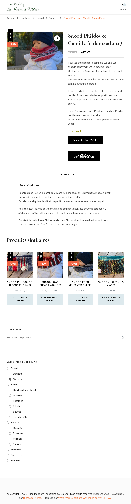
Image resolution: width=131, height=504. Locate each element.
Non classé (17, 455)
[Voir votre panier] (123, 6)
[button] (57, 38)
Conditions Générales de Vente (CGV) (91, 498)
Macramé (16, 449)
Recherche (122, 337)
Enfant (14, 368)
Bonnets (18, 374)
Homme (15, 422)
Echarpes (18, 401)
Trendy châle (20, 417)
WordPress (64, 498)
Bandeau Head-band (24, 390)
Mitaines (18, 406)
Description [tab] (65, 174)
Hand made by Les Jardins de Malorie (48, 494)
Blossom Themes (32, 498)
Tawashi (15, 460)
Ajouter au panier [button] (21, 299)
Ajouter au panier (85, 139)
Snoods (17, 379)
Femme (15, 384)
